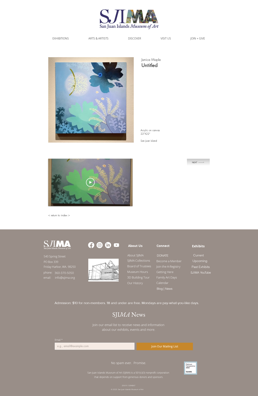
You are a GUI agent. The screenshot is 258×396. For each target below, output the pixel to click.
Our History (135, 283)
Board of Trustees (139, 266)
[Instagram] (100, 245)
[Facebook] (91, 245)
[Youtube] (116, 245)
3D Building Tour (138, 277)
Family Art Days (166, 277)
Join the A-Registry (167, 266)
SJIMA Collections (138, 261)
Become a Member (167, 261)
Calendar (162, 283)
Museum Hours (137, 272)
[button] (98, 38)
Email (59, 339)
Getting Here (164, 272)
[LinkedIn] (108, 245)
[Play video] (90, 182)
